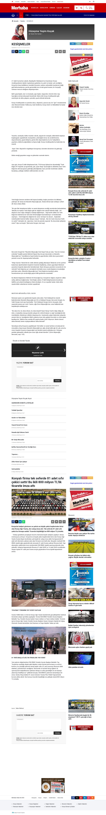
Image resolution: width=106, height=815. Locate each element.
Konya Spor (44, 8)
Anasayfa (15, 21)
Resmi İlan (34, 8)
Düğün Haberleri (50, 804)
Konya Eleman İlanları (45, 1)
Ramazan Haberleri (18, 806)
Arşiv (38, 1)
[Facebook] (13, 51)
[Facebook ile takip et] (73, 797)
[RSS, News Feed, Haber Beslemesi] (92, 797)
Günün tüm (89, 15)
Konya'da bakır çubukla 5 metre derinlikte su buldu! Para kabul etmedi (50, 15)
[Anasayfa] (12, 1)
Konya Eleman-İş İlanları (68, 806)
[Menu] (76, 7)
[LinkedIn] (20, 51)
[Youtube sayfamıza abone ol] (81, 797)
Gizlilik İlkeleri (52, 797)
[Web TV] (90, 1)
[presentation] (17, 15)
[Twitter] (16, 51)
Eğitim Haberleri (82, 804)
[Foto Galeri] (93, 1)
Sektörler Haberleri (51, 806)
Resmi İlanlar (60, 1)
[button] (56, 51)
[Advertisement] (39, 67)
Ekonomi (66, 8)
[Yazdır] (27, 51)
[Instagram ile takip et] (89, 797)
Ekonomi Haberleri (67, 804)
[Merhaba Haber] (20, 7)
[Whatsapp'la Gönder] (23, 51)
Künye (40, 797)
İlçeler (59, 8)
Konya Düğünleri (33, 804)
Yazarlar (22, 21)
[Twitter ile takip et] (77, 797)
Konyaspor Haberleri (35, 806)
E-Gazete (17, 1)
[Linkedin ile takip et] (85, 797)
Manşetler (23, 1)
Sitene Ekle (60, 797)
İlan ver (53, 1)
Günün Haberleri (31, 1)
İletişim (45, 797)
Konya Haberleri (17, 804)
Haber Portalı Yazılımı (19, 812)
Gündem (52, 8)
